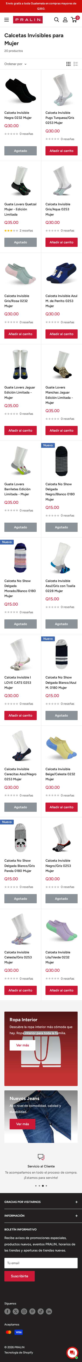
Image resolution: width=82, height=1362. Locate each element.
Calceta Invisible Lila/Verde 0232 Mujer (57, 957)
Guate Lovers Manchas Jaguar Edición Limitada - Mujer (59, 395)
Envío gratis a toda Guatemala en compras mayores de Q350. (41, 6)
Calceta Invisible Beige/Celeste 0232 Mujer (60, 774)
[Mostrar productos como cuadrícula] (68, 64)
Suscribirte (19, 1276)
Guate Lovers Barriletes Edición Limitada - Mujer (17, 489)
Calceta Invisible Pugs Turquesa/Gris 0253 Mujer (59, 118)
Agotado (20, 151)
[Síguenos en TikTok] (41, 1311)
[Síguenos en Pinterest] (32, 1311)
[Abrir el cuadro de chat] (72, 1353)
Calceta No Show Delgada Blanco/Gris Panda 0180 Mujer (19, 866)
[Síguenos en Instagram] (24, 1311)
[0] (74, 19)
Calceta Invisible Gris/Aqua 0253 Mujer (57, 209)
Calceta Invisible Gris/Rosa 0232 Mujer (16, 301)
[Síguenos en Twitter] (16, 1311)
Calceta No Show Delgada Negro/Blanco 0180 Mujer (60, 491)
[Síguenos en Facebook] (7, 1311)
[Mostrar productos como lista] (76, 64)
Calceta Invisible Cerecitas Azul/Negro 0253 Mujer (20, 774)
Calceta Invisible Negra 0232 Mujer (17, 115)
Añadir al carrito (61, 151)
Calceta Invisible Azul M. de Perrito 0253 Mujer (61, 301)
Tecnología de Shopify (18, 1352)
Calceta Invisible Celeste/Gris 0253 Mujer (18, 957)
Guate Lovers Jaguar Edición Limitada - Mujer (19, 392)
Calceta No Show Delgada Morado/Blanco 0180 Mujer (20, 588)
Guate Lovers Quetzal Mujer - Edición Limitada (20, 209)
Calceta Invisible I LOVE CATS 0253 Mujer (17, 682)
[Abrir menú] (6, 19)
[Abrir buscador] (56, 19)
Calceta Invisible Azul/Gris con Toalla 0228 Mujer (60, 586)
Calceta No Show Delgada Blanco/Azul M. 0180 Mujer (60, 682)
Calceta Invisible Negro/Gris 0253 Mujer (58, 866)
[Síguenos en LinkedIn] (49, 1311)
